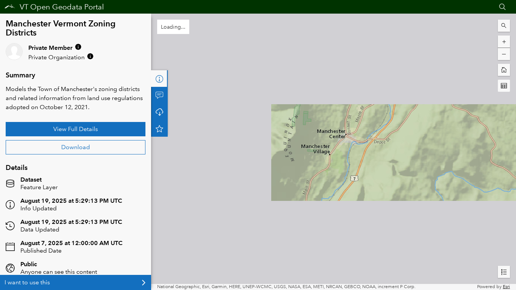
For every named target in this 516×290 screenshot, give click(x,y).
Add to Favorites (159, 128)
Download (75, 147)
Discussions (159, 95)
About (159, 78)
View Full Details (75, 129)
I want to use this (27, 282)
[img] (78, 47)
